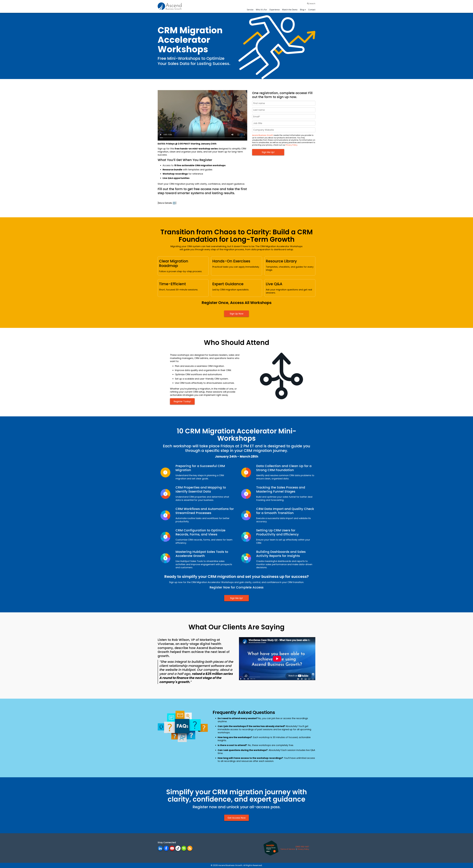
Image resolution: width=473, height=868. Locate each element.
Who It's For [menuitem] (261, 9)
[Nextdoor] (183, 848)
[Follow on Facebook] (189, 848)
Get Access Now (237, 817)
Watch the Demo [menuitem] (289, 9)
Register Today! (182, 401)
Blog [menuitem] (302, 9)
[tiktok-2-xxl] (178, 848)
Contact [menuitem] (311, 9)
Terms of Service (287, 849)
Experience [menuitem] (275, 9)
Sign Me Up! (236, 598)
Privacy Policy (291, 145)
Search (312, 3)
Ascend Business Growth (262, 135)
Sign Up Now (236, 313)
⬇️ (174, 202)
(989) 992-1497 (302, 846)
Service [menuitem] (250, 9)
